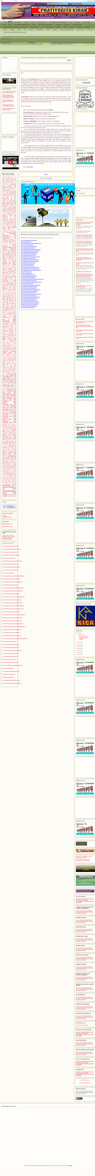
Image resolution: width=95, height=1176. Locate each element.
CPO (11, 241)
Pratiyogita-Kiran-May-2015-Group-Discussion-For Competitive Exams (84, 235)
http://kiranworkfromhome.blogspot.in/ (29, 276)
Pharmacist (8, 372)
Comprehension (40, 29)
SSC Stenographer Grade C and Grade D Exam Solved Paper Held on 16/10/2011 (84, 259)
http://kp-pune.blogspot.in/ (26, 273)
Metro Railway (11, 335)
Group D (5, 286)
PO (3, 382)
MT (6, 339)
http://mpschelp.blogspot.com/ (27, 265)
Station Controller (5, 460)
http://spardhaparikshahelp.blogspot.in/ (29, 252)
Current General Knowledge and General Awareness (9, 247)
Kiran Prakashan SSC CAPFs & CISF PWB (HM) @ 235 (9, 92)
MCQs (5, 335)
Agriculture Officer (6, 179)
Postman (14, 386)
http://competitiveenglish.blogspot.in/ (29, 300)
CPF (7, 241)
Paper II (4, 371)
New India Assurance (6, 347)
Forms (65, 27)
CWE (9, 251)
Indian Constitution (10, 303)
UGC (11, 470)
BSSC (13, 213)
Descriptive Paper (11, 255)
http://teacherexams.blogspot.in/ (28, 247)
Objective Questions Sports (8, 361)
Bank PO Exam (12, 209)
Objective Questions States (8, 362)
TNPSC (9, 468)
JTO (15, 313)
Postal (8, 386)
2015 (78, 644)
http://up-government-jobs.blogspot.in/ (29, 246)
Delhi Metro (9, 254)
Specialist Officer (12, 455)
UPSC (34, 24)
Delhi (3, 254)
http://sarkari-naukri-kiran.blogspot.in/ (29, 253)
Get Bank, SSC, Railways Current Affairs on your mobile (84, 857)
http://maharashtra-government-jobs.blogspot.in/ (31, 270)
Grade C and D (10, 282)
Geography (12, 29)
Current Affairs (58, 24)
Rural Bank (11, 443)
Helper (3, 291)
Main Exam (5, 327)
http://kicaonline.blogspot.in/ (27, 283)
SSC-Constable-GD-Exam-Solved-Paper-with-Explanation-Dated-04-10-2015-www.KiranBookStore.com (84, 275)
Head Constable (11, 290)
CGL (5, 223)
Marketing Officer (6, 334)
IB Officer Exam (10, 297)
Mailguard (12, 326)
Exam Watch (5, 272)
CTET (10, 243)
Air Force (14, 179)
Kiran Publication (17, 22)
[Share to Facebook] (31, 167)
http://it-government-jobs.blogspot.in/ (29, 288)
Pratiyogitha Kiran (5, 423)
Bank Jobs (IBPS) (87, 22)
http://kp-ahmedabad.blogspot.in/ (28, 274)
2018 (78, 633)
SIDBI (3, 451)
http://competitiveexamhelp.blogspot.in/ (29, 298)
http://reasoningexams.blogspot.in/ (28, 255)
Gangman (13, 274)
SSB (5, 456)
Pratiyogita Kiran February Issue (9, 399)
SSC (8, 456)
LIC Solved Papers (7, 325)
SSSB (6, 459)
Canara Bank (11, 218)
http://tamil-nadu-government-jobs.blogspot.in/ (31, 249)
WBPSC (14, 482)
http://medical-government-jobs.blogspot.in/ (30, 268)
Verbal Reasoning (9, 477)
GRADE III (4, 283)
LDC (5, 323)
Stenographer (5, 462)
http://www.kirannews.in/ (26, 241)
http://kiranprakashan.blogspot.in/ (28, 277)
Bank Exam (5, 205)
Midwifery (4, 336)
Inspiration (26, 22)
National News (6, 345)
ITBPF (8, 310)
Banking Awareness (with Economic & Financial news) (15, 27)
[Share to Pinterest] (32, 167)
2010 (78, 654)
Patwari (13, 371)
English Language (7, 268)
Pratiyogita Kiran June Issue (9, 406)
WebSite (33, 22)
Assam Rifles (4, 193)
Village (13, 480)
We (10, 22)
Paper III (9, 371)
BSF (5, 213)
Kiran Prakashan (9, 320)
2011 (78, 652)
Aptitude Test (11, 188)
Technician (12, 465)
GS (5, 290)
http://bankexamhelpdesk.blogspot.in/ (29, 306)
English (19, 29)
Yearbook (9, 496)
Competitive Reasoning (8, 236)
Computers (12, 239)
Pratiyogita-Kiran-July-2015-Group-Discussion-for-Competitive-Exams (84, 242)
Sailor (11, 444)
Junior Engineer (7, 314)
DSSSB (48, 29)
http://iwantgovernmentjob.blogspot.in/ (29, 286)
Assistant (11, 193)
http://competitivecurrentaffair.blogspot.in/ (30, 301)
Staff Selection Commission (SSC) (22, 24)
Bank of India (9, 206)
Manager (4, 332)
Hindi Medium (6, 294)
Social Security (11, 452)
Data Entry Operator (9, 252)
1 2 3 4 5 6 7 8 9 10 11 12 (82, 1025)
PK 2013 (13, 378)
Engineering (12, 267)
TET (25, 29)
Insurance (58, 27)
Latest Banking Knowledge (83, 860)
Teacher (8, 464)
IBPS (3, 299)
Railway (10, 24)
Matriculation (14, 334)
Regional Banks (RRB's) (10, 438)
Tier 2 (12, 467)
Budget (3, 214)
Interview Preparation (77, 24)
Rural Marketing (5, 444)
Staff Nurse (11, 459)
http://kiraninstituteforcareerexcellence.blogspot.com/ (32, 279)
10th (9, 177)
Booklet (14, 211)
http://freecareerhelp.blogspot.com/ (28, 292)
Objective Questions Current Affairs (9, 351)
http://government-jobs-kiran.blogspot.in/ (29, 291)
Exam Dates (67, 24)
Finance (4, 273)
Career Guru (31, 29)
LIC (13, 323)
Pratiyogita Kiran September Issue (9, 421)
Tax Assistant (8, 463)
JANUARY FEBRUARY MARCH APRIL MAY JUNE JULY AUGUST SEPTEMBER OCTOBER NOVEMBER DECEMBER (85, 900)
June (77, 1092)
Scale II (3, 448)
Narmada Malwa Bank (6, 342)
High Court (9, 291)
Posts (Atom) (49, 178)
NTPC (3, 349)
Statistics (13, 460)
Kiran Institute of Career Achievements (9, 316)
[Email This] (26, 167)
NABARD (12, 340)
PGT (3, 372)
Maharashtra (5, 326)
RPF (11, 442)
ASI (7, 192)
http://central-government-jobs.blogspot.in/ (30, 303)
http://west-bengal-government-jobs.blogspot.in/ (31, 243)
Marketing (11, 332)
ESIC (15, 269)
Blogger (70, 1165)
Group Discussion (49, 27)
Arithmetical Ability (6, 189)
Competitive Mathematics (9, 234)
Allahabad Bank (10, 180)
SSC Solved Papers (9, 457)
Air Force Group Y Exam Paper (83, 231)
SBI (4, 24)
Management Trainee (11, 331)
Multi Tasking (13, 339)
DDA (14, 253)
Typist (11, 469)
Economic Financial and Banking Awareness (9, 262)
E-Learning (55, 29)
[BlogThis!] (28, 167)
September (81, 634)
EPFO (10, 269)
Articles (4, 191)
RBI (15, 437)
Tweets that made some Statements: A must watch (15, 32)
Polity (5, 386)
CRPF (15, 241)
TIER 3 (3, 468)
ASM (12, 192)
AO (7, 184)
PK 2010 (10, 374)
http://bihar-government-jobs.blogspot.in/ (29, 304)
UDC (8, 470)
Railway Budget (8, 431)
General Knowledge (34, 27)
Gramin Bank (12, 285)
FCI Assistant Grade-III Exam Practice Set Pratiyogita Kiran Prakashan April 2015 (85, 250)
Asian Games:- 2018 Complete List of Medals (83, 638)
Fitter (14, 273)
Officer (3, 364)
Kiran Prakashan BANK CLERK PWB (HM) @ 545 (8, 105)
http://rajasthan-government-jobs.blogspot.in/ (30, 256)
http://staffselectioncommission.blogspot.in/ (30, 250)
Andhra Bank (4, 183)
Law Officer (13, 322)
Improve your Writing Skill (8, 300)
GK (42, 27)
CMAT (13, 228)
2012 (78, 650)
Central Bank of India (11, 222)
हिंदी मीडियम (14, 496)
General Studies (9, 277)
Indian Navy (5, 304)
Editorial (14, 264)
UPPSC (7, 474)
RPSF (15, 442)
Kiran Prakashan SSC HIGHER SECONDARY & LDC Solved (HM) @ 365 (8, 96)
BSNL (9, 213)
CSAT (5, 243)
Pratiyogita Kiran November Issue (9, 415)
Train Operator (6, 469)
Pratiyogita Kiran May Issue (9, 412)
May (91, 1091)
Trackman (14, 468)
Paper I (13, 370)
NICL (13, 348)
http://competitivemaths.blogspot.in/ (28, 295)
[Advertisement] (85, 66)
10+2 (3, 177)
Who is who (9, 483)
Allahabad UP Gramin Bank (8, 182)
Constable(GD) (5, 240)
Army (14, 189)
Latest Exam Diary (5, 322)
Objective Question (10, 349)
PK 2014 (8, 379)
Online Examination (42, 22)
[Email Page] (24, 166)
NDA (14, 345)
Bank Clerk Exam (7, 203)
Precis (13, 423)
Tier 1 (7, 467)
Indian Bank (5, 301)
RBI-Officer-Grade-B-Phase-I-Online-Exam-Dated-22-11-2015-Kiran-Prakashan (84, 223)
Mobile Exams (12, 336)
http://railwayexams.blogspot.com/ (28, 258)
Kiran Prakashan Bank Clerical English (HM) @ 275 (8, 101)
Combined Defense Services (8, 230)
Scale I (12, 447)
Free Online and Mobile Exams (66, 29)
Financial (9, 273)
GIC (11, 278)
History (5, 29)
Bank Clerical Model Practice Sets (9, 201)
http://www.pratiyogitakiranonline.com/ (29, 240)
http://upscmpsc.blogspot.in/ (27, 244)
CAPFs (4, 219)
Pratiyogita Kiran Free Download (45, 24)
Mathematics (79, 27)
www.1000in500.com (85, 1080)
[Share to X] (29, 167)
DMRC (3, 257)
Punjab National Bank (7, 427)
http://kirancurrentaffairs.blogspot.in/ (28, 280)
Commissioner (5, 231)
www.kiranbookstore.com (8, 543)
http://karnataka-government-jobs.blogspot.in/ (30, 285)
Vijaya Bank (8, 480)
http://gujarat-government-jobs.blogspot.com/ (30, 289)
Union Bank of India (9, 472)
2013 (78, 648)
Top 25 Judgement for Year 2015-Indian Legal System (84, 286)
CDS (6, 220)
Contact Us (77, 22)
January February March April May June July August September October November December (8, 537)
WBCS (10, 482)
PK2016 (11, 381)
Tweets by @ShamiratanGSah (7, 516)
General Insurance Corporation (9, 276)
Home (5, 22)
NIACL (9, 348)
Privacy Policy (90, 29)
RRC (5, 443)
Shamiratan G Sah (8, 524)
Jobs (71, 22)
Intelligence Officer (9, 308)
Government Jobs (80, 29)
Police (15, 385)
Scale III (9, 448)
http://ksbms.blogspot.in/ (26, 271)
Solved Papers (7, 453)
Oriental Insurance (12, 369)
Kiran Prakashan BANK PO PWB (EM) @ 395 (8, 109)
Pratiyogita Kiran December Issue (9, 396)
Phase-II (3, 374)
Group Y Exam (12, 289)
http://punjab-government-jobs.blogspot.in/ (30, 259)
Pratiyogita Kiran (11, 389)
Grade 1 (9, 281)
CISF (13, 224)
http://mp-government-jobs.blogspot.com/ (30, 267)
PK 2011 (5, 376)
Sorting (3, 455)
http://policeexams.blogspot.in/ (27, 264)
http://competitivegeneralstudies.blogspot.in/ (30, 297)
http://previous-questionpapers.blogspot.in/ (30, 261)
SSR (15, 458)
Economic (12, 258)
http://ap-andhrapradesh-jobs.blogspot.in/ (12, 683)
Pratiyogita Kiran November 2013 (83, 271)
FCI (13, 272)
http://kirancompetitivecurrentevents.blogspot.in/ (31, 282)
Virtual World (4, 482)
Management (11, 329)
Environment (4, 269)
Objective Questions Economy (9, 354)
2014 (78, 646)
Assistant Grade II (6, 194)
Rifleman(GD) (5, 442)
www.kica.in (6, 485)
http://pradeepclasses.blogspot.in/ (28, 262)
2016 (78, 642)
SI (12, 449)
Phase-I (13, 372)
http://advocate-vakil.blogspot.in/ (28, 307)
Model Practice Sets (9, 338)
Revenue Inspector (9, 440)
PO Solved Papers (9, 384)
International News (7, 309)
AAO (8, 178)
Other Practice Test (7, 370)
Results (14, 439)
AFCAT (13, 178)
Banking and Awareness (11, 210)
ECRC (9, 264)
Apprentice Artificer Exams (9, 185)
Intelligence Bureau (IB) (10, 307)
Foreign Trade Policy (6, 274)
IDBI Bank (11, 299)
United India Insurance (7, 473)
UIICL (15, 470)
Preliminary (4, 425)
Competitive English (11, 232)
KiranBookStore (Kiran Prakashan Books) (58, 22)
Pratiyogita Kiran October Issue (9, 418)
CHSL (7, 224)
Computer (87, 27)
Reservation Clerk (8, 439)
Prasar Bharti (6, 388)
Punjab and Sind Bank (10, 426)
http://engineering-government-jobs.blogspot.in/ (31, 294)
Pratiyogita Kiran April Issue (9, 391)
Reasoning (71, 27)
